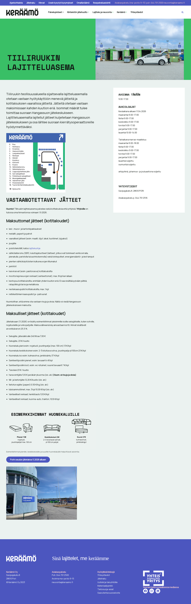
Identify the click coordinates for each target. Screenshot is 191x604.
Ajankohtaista (16, 2)
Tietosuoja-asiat (105, 589)
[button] (63, 12)
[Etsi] (182, 12)
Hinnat (42, 2)
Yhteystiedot (137, 12)
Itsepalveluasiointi (101, 2)
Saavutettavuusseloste (108, 592)
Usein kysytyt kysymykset (60, 2)
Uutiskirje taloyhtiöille (107, 582)
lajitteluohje (34, 248)
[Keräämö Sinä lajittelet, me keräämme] (23, 12)
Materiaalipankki (105, 585)
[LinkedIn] (158, 591)
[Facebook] (145, 591)
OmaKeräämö (83, 2)
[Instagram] (151, 591)
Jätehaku (30, 2)
